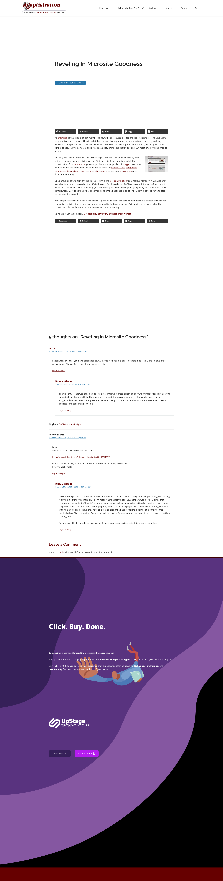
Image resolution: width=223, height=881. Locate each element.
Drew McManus (78, 83)
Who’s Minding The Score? (131, 8)
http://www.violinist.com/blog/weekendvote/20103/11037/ (81, 457)
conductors (60, 171)
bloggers (127, 164)
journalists (72, 171)
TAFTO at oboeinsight (70, 424)
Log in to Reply (58, 371)
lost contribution (118, 180)
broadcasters (118, 167)
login (61, 552)
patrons (105, 171)
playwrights (126, 171)
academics (80, 164)
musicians (95, 171)
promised (62, 137)
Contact (185, 8)
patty (52, 348)
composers (131, 167)
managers (84, 171)
